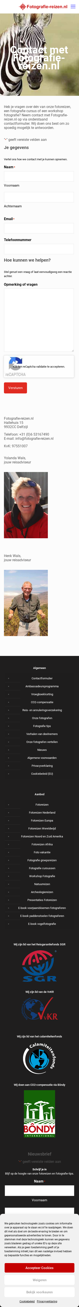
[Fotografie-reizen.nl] (43, 6)
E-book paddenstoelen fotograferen (42, 916)
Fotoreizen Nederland (42, 812)
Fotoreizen (42, 804)
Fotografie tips (42, 726)
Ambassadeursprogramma (42, 686)
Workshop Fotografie (42, 876)
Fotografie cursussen (42, 868)
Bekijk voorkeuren (39, 1292)
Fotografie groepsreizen (42, 860)
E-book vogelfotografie (42, 923)
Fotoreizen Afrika (42, 844)
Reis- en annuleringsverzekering (42, 710)
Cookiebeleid (27, 1301)
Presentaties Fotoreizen (42, 900)
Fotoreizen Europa (42, 820)
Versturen (15, 388)
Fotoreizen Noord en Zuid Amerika (42, 836)
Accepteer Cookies (39, 1268)
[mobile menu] (73, 6)
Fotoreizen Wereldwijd (42, 828)
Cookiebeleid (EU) (42, 773)
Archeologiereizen (42, 892)
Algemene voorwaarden (42, 757)
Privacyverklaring (47, 1301)
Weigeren (40, 1280)
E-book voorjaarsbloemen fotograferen (42, 908)
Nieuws (42, 750)
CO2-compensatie (42, 702)
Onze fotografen (42, 718)
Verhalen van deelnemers (42, 734)
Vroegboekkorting (42, 694)
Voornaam (11, 185)
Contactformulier (42, 678)
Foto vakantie (42, 852)
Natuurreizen (42, 884)
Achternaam (13, 206)
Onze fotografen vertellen (42, 742)
